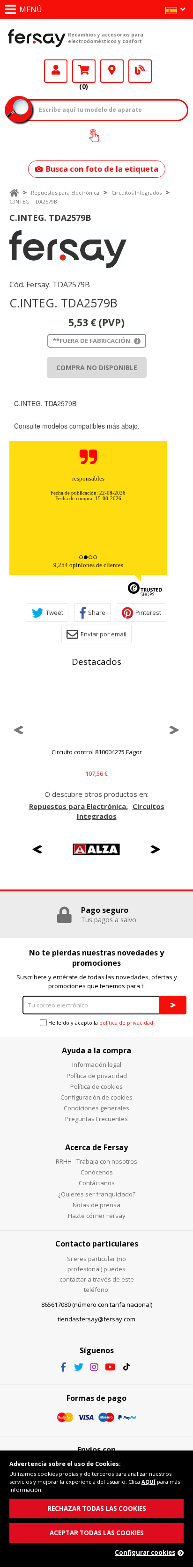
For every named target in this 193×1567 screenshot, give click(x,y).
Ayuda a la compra (96, 1050)
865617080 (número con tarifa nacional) (96, 1304)
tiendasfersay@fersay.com (96, 1319)
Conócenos (97, 1172)
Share (96, 612)
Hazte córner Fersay (97, 1215)
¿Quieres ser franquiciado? (96, 1194)
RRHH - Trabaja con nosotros (96, 1161)
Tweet (54, 612)
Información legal (96, 1064)
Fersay (37, 38)
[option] (67, 249)
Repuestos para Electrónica (65, 192)
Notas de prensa (96, 1205)
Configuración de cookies (96, 1097)
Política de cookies (96, 1086)
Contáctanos (97, 1183)
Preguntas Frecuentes (96, 1119)
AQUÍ (148, 1481)
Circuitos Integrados (136, 192)
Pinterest (148, 612)
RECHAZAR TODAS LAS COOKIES (96, 1508)
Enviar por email (103, 634)
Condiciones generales (96, 1108)
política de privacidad (126, 1022)
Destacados (96, 662)
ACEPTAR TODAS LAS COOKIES (97, 1533)
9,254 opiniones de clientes (88, 564)
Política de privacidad (97, 1075)
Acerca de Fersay (96, 1147)
